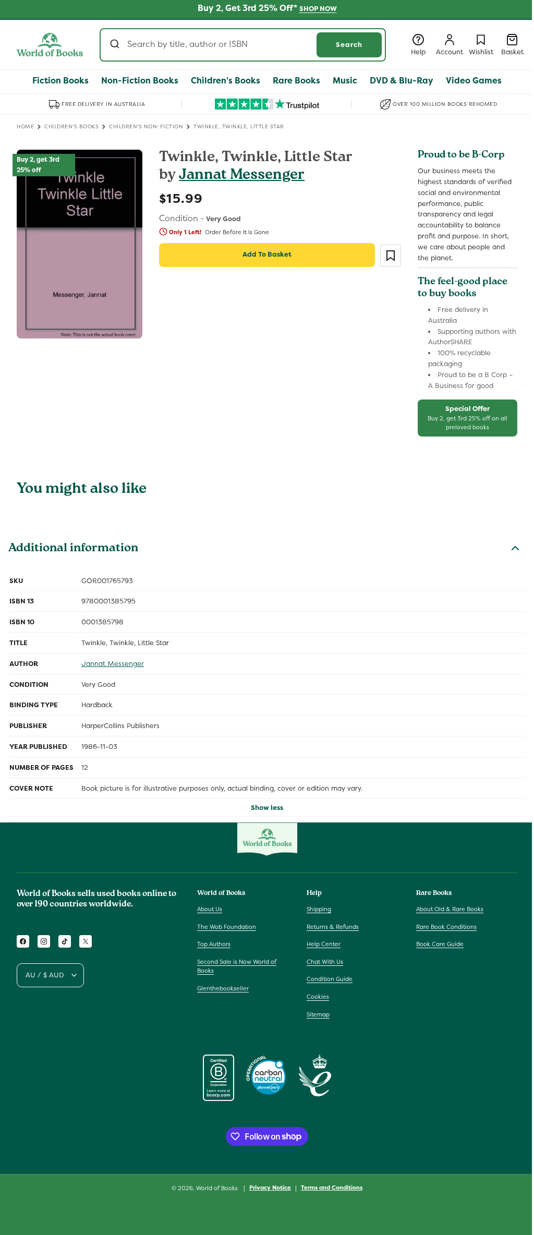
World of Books (217, 1188)
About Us (209, 909)
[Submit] (116, 44)
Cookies (318, 997)
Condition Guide (330, 979)
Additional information (73, 549)
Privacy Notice (270, 1187)
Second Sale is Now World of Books (236, 966)
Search (349, 45)
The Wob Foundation (226, 927)
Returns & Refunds (333, 927)
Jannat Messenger (242, 176)
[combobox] (243, 45)
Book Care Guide (440, 944)
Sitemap (318, 1014)
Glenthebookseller (223, 988)
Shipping (319, 909)
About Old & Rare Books (449, 909)
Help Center (324, 944)
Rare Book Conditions (446, 927)
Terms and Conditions (331, 1187)
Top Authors (213, 944)
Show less (267, 808)
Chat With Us (325, 962)
